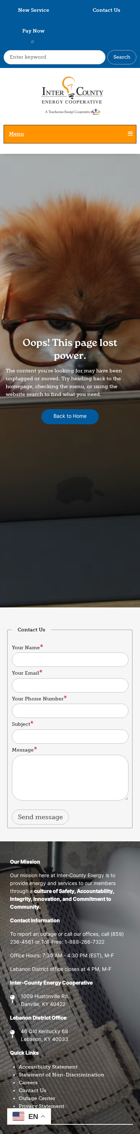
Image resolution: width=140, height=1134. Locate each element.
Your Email (25, 673)
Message (23, 750)
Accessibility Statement (48, 1067)
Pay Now (33, 31)
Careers (28, 1083)
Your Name (26, 648)
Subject (21, 724)
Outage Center (37, 1098)
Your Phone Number (38, 699)
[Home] (70, 100)
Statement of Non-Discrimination (61, 1075)
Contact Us (106, 10)
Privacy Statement (41, 1106)
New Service (33, 10)
